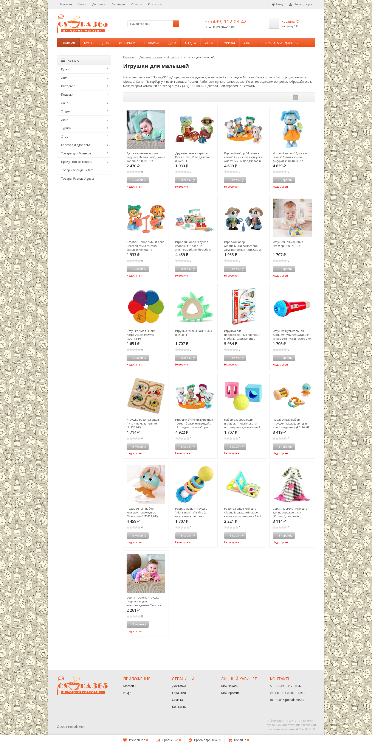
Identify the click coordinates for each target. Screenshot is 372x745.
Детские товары (150, 57)
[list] (302, 97)
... (310, 43)
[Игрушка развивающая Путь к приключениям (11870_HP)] (146, 395)
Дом (106, 43)
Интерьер (127, 43)
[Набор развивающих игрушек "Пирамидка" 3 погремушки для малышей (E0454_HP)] (243, 395)
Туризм (228, 43)
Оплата (136, 4)
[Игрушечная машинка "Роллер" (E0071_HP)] (292, 218)
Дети (209, 43)
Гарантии (118, 4)
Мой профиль (231, 693)
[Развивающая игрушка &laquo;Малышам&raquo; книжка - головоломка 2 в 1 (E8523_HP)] (243, 484)
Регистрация (303, 4)
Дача (172, 43)
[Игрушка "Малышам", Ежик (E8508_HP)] (194, 306)
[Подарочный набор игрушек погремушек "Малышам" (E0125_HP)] (146, 484)
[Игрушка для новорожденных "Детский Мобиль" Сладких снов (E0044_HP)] (243, 306)
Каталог (74, 60)
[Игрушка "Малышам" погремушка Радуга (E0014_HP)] (146, 306)
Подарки (151, 43)
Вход (279, 4)
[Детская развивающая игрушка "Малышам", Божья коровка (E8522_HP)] (146, 129)
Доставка (98, 4)
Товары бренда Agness (78, 178)
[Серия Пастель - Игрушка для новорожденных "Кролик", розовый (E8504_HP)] (292, 484)
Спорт (249, 43)
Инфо (82, 4)
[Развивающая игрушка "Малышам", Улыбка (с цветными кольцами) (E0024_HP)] (194, 484)
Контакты (155, 4)
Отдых (190, 43)
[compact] (308, 97)
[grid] (295, 97)
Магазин (66, 4)
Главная (68, 43)
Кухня (88, 43)
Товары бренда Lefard (77, 170)
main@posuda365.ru (290, 700)
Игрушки (173, 57)
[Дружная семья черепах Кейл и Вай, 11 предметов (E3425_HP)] (194, 129)
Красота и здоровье (282, 43)
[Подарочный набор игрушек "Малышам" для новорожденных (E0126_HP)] (292, 395)
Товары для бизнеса (76, 153)
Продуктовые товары (77, 162)
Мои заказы (230, 686)
